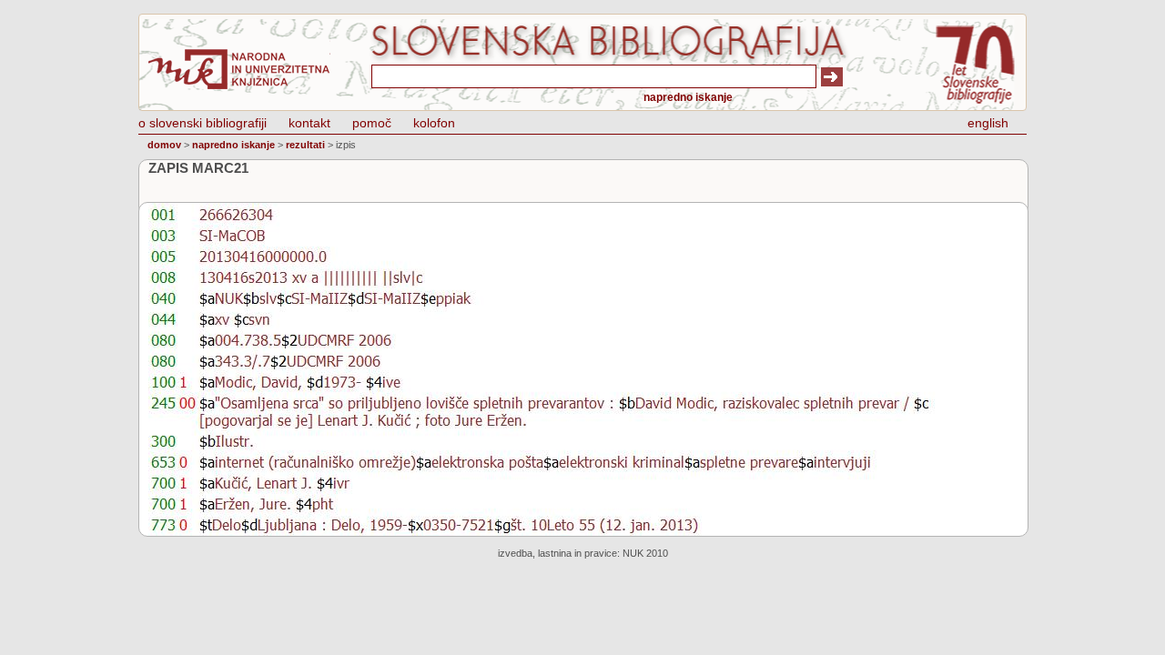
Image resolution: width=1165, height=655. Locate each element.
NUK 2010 (645, 553)
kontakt (309, 123)
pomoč (371, 123)
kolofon (434, 123)
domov (164, 144)
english (987, 123)
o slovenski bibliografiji (202, 123)
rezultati (305, 144)
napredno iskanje (688, 97)
